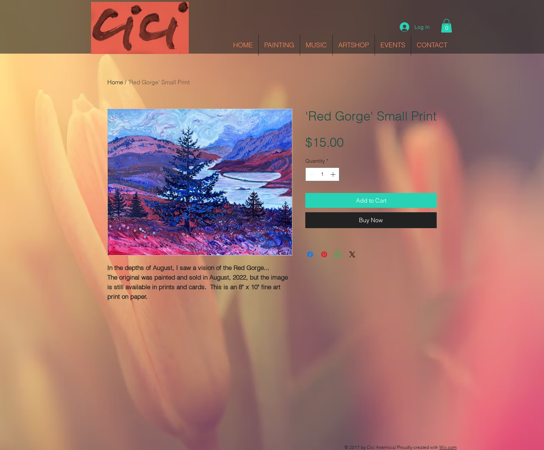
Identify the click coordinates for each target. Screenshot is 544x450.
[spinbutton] (322, 174)
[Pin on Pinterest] (324, 254)
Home (115, 82)
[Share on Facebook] (310, 254)
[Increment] (333, 174)
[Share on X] (352, 254)
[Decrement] (311, 174)
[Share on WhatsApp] (338, 254)
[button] (446, 26)
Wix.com (448, 447)
